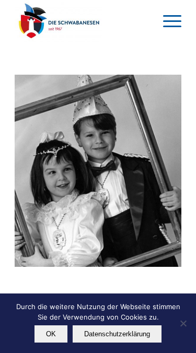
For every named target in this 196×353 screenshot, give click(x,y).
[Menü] (167, 21)
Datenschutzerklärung (117, 334)
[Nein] (183, 323)
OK (51, 334)
